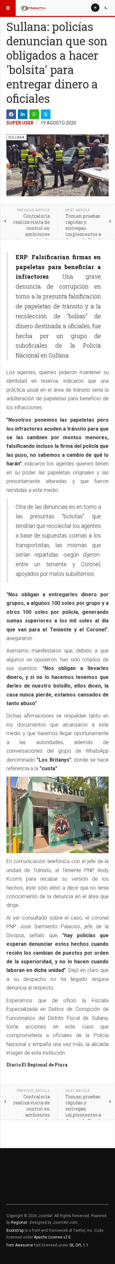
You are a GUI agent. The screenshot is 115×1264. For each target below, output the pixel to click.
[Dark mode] (106, 8)
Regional (19, 1222)
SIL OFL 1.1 (78, 1245)
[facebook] (11, 114)
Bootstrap (15, 1230)
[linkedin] (22, 114)
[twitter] (45, 114)
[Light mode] (95, 8)
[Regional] (32, 8)
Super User (20, 122)
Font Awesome (19, 1245)
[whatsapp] (34, 114)
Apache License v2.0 (52, 1237)
